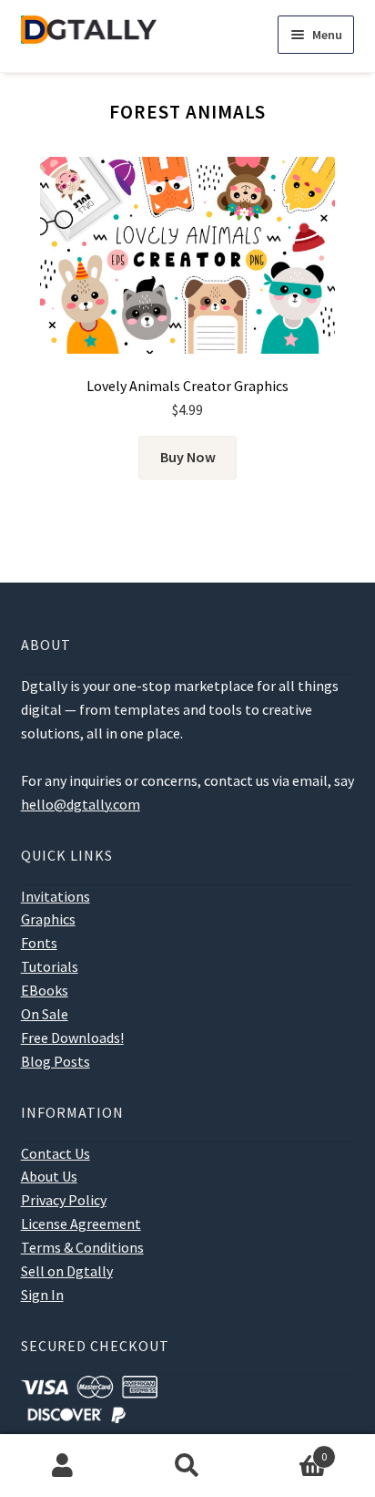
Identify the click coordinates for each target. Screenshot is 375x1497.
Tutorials (49, 966)
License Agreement (81, 1223)
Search (187, 1466)
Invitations (55, 896)
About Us (49, 1176)
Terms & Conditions (82, 1247)
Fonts (39, 943)
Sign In (42, 1294)
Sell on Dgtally (67, 1271)
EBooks (44, 990)
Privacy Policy (63, 1200)
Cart (289, 1450)
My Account (62, 1466)
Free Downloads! (72, 1037)
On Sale (44, 1014)
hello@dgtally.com (80, 804)
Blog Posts (55, 1061)
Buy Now (188, 457)
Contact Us (55, 1153)
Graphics (48, 919)
